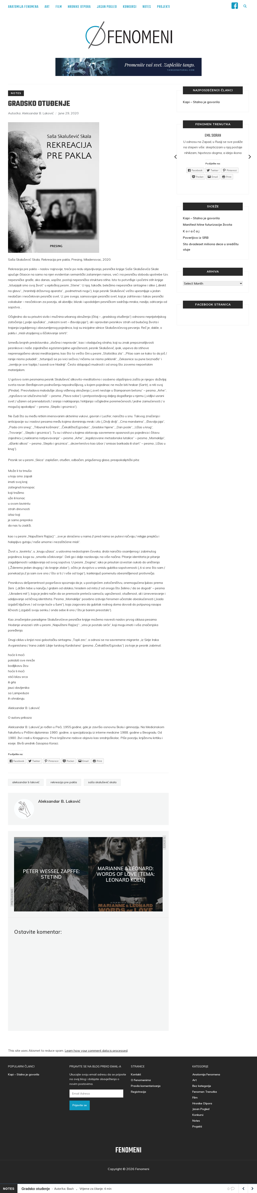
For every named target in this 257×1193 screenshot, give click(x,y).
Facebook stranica (213, 304)
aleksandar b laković (25, 782)
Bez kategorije (201, 1086)
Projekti (163, 7)
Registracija (138, 1092)
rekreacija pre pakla (64, 782)
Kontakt (136, 1074)
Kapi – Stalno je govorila (201, 102)
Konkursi (130, 7)
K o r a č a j (191, 231)
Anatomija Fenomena (23, 7)
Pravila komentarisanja (145, 1086)
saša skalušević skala (102, 782)
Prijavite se (79, 1105)
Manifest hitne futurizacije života (207, 224)
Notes (147, 7)
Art (47, 7)
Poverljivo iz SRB (195, 238)
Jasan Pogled (107, 7)
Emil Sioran (213, 135)
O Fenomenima (141, 1080)
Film (59, 7)
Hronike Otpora (79, 7)
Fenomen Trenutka (204, 1092)
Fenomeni (128, 1150)
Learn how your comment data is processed (96, 1050)
